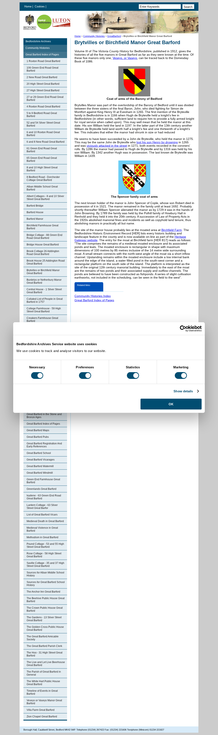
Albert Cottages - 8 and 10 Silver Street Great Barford (45, 198)
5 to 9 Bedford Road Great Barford (42, 115)
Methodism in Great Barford (42, 537)
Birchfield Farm (171, 230)
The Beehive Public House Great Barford (46, 600)
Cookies (40, 6)
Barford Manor (35, 218)
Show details (183, 391)
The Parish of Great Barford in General (44, 673)
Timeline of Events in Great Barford (42, 692)
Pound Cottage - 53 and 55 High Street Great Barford (45, 545)
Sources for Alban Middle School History (45, 574)
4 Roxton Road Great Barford (43, 106)
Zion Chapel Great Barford (42, 716)
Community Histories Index (93, 296)
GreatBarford (114, 36)
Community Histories (94, 36)
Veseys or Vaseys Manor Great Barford (44, 702)
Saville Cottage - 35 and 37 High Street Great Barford (45, 564)
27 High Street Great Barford (43, 90)
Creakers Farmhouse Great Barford (42, 319)
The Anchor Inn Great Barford (43, 591)
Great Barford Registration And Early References (44, 445)
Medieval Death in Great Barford (45, 521)
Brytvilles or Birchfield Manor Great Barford (43, 272)
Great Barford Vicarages (40, 459)
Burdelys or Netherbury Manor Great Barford (44, 281)
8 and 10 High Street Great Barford (42, 169)
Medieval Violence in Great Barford (42, 529)
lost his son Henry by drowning (157, 142)
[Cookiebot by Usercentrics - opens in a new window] (183, 328)
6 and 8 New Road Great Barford (46, 141)
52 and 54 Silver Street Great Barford (43, 124)
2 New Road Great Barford (42, 77)
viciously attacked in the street (107, 145)
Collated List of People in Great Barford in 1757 (45, 300)
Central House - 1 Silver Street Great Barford (44, 291)
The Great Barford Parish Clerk (44, 646)
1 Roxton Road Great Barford (43, 61)
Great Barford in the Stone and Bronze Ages (44, 416)
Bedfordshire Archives (38, 41)
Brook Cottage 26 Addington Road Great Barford (43, 253)
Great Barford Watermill (40, 466)
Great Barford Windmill (40, 472)
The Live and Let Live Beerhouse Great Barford (46, 664)
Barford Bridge (35, 205)
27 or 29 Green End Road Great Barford (45, 98)
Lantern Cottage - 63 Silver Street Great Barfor (42, 507)
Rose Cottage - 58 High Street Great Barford (44, 555)
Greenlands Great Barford (41, 488)
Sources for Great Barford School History (46, 584)
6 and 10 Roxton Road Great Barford (43, 134)
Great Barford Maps (38, 430)
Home (28, 6)
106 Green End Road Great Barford (42, 69)
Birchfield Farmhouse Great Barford (42, 227)
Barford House (35, 212)
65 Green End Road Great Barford (42, 159)
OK (171, 404)
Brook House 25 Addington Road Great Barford (46, 262)
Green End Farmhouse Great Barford (43, 481)
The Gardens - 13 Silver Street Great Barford (44, 619)
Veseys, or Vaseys (125, 58)
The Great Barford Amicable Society (43, 638)
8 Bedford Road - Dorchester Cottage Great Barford (43, 179)
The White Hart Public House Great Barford (43, 683)
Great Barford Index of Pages (42, 54)
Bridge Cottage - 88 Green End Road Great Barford (44, 236)
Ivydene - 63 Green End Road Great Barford (44, 497)
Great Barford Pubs (38, 436)
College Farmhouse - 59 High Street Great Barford (44, 310)
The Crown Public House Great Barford (45, 609)
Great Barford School (39, 453)
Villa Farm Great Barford (40, 709)
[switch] (85, 375)
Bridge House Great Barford (43, 244)
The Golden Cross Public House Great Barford (45, 628)
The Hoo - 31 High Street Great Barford (44, 654)
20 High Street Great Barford (43, 83)
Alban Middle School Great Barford (42, 188)
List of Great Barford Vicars (42, 514)
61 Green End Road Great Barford (42, 150)
